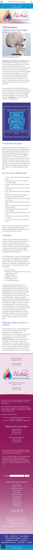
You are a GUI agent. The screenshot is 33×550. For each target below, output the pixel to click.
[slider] (16, 54)
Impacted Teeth (17, 504)
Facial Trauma (17, 492)
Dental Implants (17, 484)
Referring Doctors (12, 521)
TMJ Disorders (17, 498)
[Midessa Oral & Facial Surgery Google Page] (15, 7)
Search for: (6, 476)
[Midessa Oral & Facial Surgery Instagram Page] (20, 7)
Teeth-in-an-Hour (17, 486)
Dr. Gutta (11, 97)
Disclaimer (21, 542)
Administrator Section (16, 524)
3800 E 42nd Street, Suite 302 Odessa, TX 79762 (16, 438)
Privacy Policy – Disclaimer (13, 522)
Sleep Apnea (17, 500)
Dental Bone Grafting (17, 488)
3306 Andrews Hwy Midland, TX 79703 (16, 430)
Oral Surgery (23, 517)
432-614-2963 (17, 127)
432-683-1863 (17, 115)
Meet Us (24, 519)
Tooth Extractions (17, 494)
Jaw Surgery (17, 490)
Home (7, 517)
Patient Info (14, 517)
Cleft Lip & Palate (17, 502)
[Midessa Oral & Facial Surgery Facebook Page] (12, 7)
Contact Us (22, 521)
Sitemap (25, 522)
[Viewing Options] (3, 547)
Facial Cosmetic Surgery (13, 519)
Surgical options (7, 337)
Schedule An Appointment (17, 120)
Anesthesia (17, 506)
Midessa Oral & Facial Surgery (16, 1)
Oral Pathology (17, 496)
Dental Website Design (8, 526)
